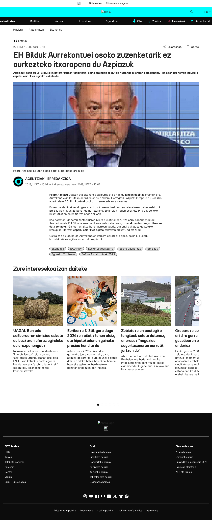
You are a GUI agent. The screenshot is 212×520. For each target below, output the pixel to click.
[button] (198, 302)
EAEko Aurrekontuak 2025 (98, 254)
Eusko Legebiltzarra (100, 248)
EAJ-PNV (76, 248)
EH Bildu (152, 248)
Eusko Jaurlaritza (130, 248)
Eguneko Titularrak (63, 254)
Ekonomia (58, 248)
